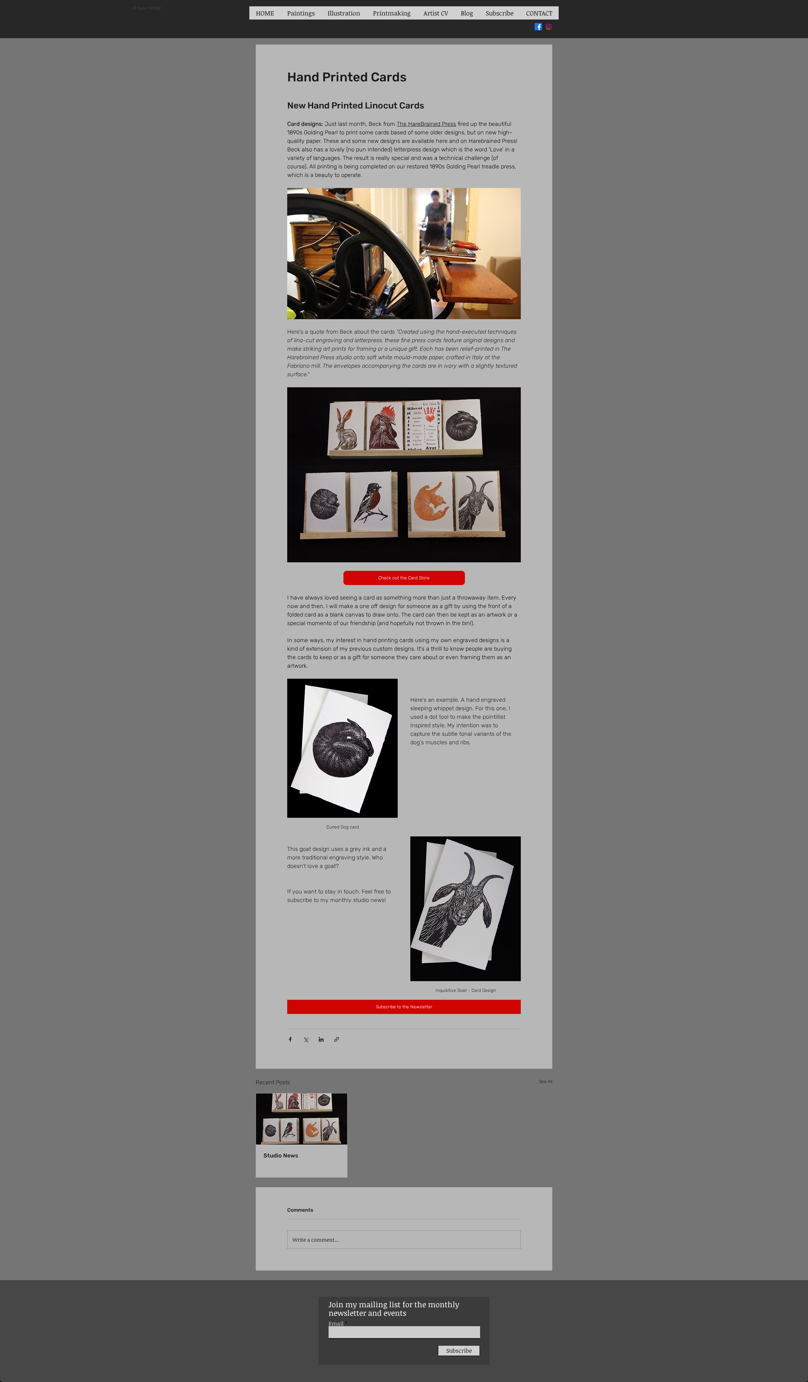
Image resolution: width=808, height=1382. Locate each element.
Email (336, 1323)
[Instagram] (548, 26)
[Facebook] (538, 26)
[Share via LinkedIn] (321, 1039)
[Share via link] (337, 1039)
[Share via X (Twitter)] (306, 1039)
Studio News (281, 1155)
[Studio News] (301, 1119)
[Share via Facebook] (290, 1039)
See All (545, 1081)
